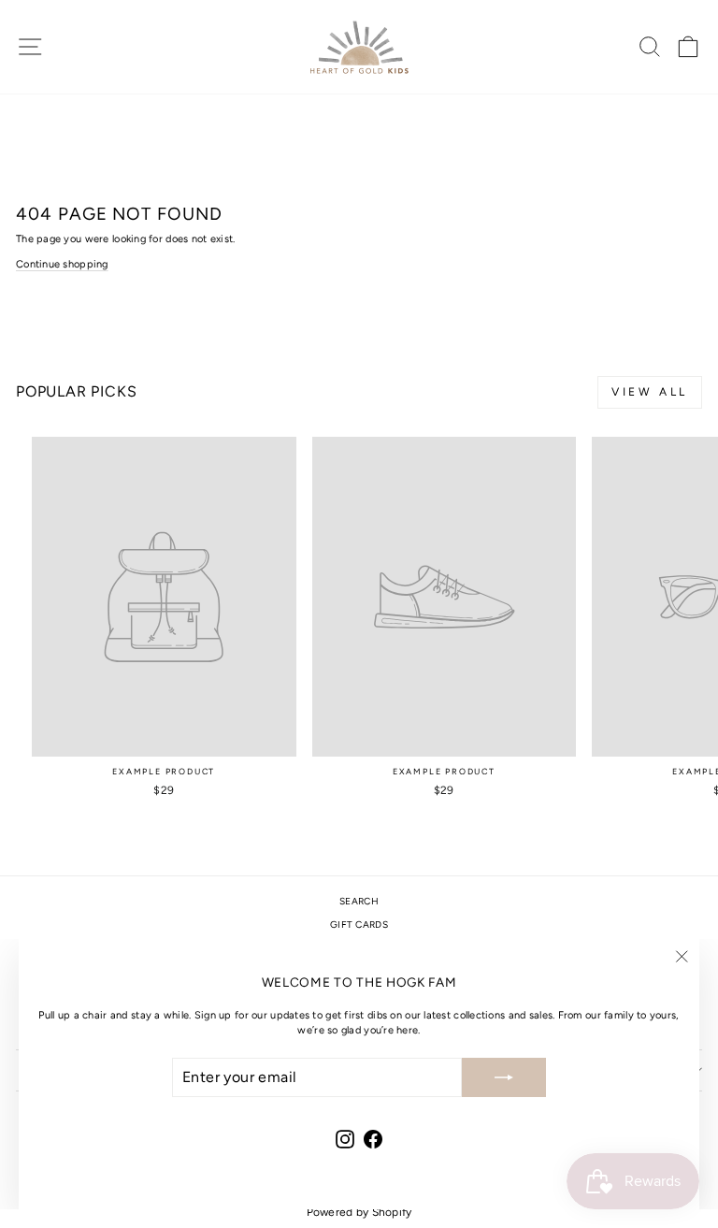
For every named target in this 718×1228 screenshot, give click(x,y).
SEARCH (359, 901)
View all (649, 391)
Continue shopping (62, 264)
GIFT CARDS (359, 924)
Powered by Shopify (359, 1212)
